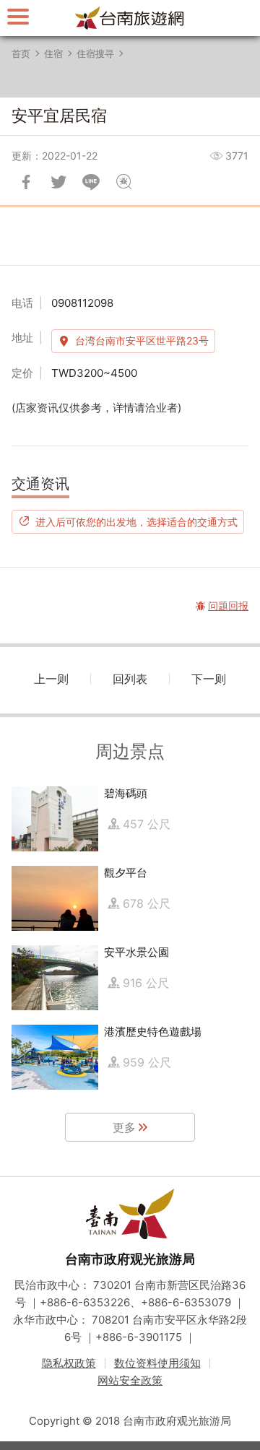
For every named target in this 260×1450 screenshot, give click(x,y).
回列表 (130, 679)
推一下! (58, 182)
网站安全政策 (130, 1380)
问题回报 (123, 182)
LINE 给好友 (91, 182)
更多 (124, 1127)
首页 (21, 53)
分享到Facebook (26, 182)
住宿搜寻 (95, 53)
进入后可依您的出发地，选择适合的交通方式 (136, 521)
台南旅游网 (130, 18)
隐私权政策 (69, 1363)
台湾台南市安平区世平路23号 (142, 340)
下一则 (208, 679)
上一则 (51, 679)
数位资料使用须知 (157, 1363)
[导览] (18, 16)
